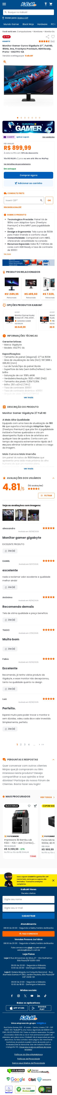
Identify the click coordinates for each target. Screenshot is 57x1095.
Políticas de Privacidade (28, 1059)
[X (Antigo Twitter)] (25, 996)
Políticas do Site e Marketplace (28, 1054)
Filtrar (48, 495)
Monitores (39, 31)
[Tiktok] (45, 996)
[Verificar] (16, 1071)
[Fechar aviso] (53, 880)
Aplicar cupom (22, 137)
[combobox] (28, 12)
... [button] (34, 744)
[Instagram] (18, 996)
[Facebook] (12, 996)
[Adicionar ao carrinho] (35, 806)
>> (42, 744)
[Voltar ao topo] (28, 1017)
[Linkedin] (38, 996)
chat (30, 947)
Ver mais (7, 254)
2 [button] (21, 744)
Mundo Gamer (11, 24)
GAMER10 (10, 137)
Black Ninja (28, 24)
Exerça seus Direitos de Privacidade (28, 1063)
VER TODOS (46, 797)
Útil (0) (11, 551)
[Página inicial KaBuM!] (29, 4)
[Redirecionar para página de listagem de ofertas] (28, 127)
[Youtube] (32, 996)
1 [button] (17, 744)
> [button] (39, 744)
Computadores (25, 31)
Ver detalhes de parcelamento (17, 164)
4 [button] (29, 744)
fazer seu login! (31, 784)
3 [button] (25, 744)
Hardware (42, 24)
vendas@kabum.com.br (28, 950)
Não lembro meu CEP (12, 207)
